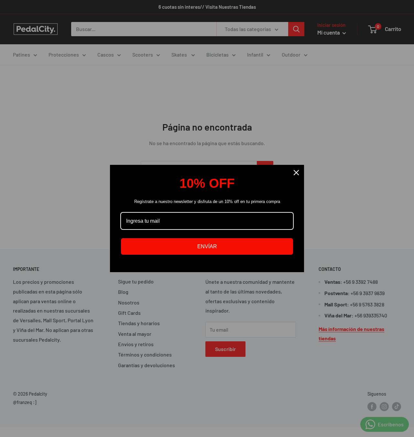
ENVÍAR (207, 246)
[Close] (296, 172)
